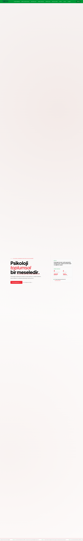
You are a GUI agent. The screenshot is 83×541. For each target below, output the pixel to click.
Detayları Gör (57, 280)
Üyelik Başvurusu (16, 282)
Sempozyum (48, 1)
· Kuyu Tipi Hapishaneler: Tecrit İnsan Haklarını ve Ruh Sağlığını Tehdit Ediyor (57, 539)
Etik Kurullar (33, 1)
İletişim (69, 1)
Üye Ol (78, 1)
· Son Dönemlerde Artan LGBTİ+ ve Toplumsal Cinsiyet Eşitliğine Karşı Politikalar (27, 539)
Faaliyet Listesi (55, 1)
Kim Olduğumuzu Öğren (28, 282)
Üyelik (65, 1)
